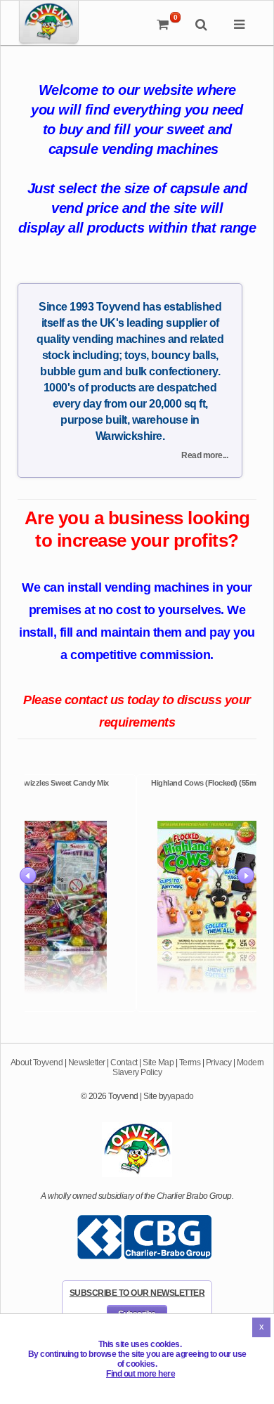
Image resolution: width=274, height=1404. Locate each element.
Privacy (219, 1062)
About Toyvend (37, 1062)
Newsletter (86, 1062)
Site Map (158, 1062)
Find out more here (140, 1374)
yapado (180, 1096)
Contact (124, 1062)
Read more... (204, 455)
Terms (190, 1062)
